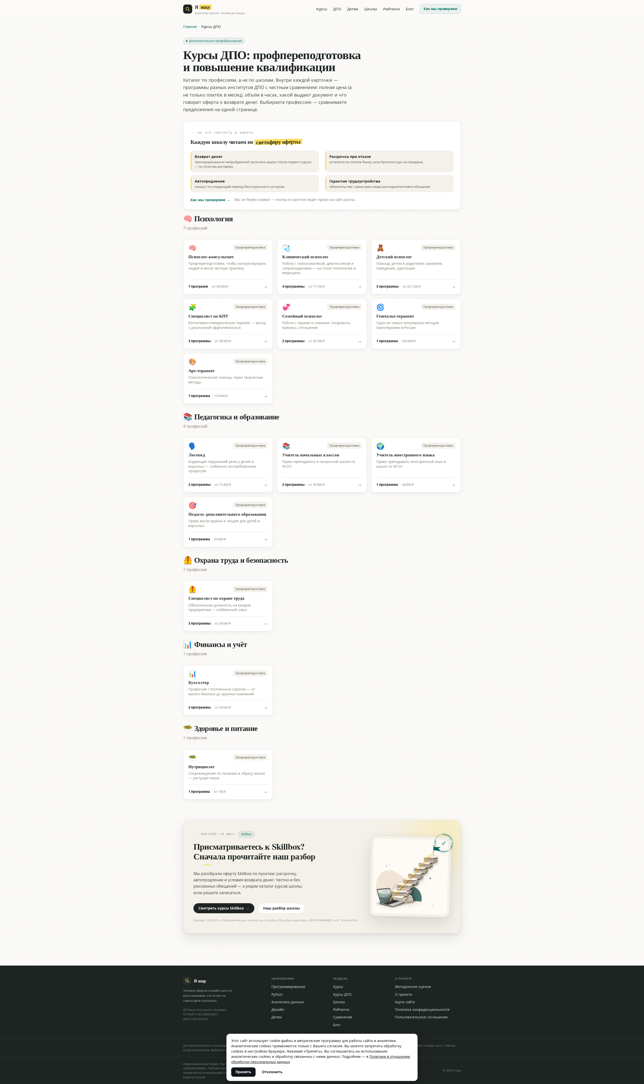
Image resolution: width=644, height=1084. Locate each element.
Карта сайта (405, 1002)
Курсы (321, 8)
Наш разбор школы (281, 908)
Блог (410, 8)
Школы (370, 8)
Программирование (288, 986)
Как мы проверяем (440, 9)
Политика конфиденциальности (422, 1009)
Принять (243, 1071)
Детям (352, 8)
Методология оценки (413, 986)
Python (277, 994)
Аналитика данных (287, 1002)
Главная (190, 26)
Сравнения (342, 1017)
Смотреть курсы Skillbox (223, 908)
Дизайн (277, 1009)
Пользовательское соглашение (421, 1017)
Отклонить (272, 1071)
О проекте (403, 994)
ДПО (337, 8)
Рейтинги (391, 8)
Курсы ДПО (342, 994)
